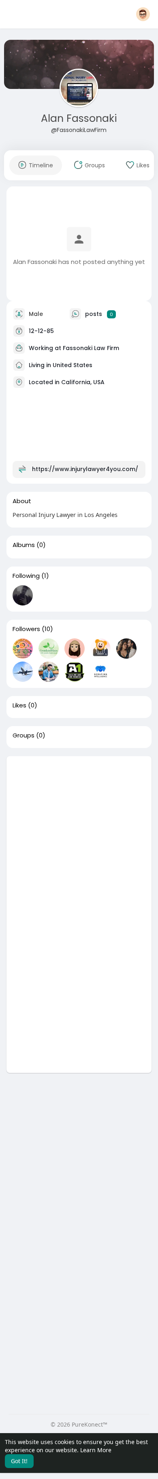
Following (26, 576)
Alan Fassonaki (79, 118)
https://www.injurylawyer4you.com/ (85, 469)
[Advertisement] (79, 835)
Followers (26, 629)
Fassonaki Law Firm (91, 348)
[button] (143, 14)
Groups (23, 735)
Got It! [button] (19, 1461)
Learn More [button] (95, 1450)
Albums (24, 545)
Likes (19, 705)
